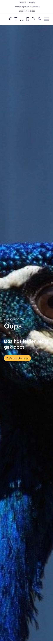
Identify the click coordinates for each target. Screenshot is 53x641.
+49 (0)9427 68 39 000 (26, 11)
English (32, 2)
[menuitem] (22, 2)
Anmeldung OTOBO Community (27, 7)
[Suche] (38, 19)
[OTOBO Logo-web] (22, 19)
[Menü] (45, 19)
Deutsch (23, 2)
